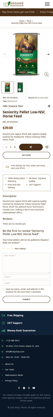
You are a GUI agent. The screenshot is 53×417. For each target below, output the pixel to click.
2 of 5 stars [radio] (6, 248)
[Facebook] (19, 388)
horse (14, 101)
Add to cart (31, 147)
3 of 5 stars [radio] (8, 248)
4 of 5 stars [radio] (10, 248)
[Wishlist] (46, 147)
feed (9, 101)
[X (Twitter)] (28, 388)
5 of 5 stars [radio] (12, 248)
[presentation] (5, 54)
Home (21, 21)
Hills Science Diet (41, 98)
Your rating (20, 248)
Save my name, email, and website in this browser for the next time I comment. (25, 290)
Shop (29, 21)
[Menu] (47, 4)
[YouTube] (33, 388)
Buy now (26, 155)
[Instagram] (24, 388)
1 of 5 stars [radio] (4, 248)
